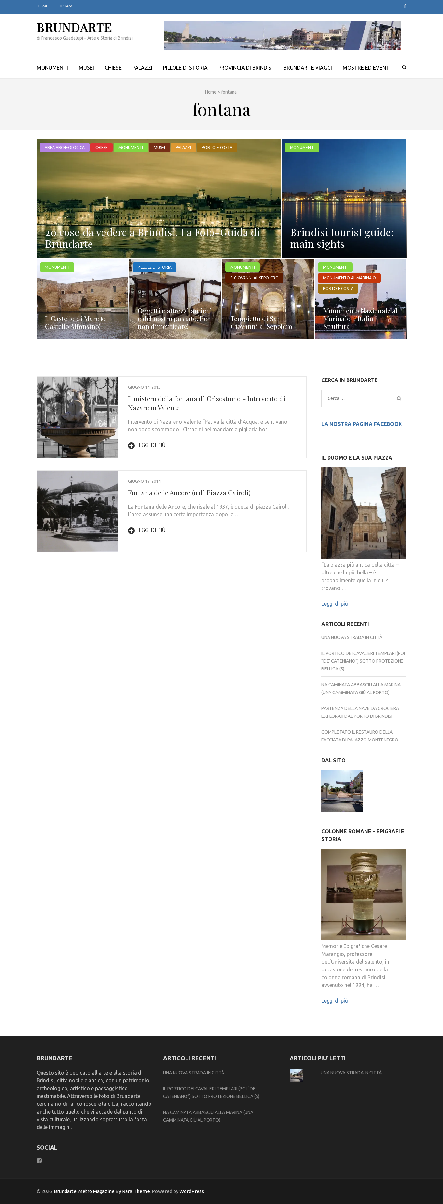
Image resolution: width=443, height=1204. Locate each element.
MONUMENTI (52, 68)
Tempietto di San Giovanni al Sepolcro (261, 322)
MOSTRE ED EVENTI (367, 68)
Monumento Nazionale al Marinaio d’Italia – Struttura (360, 318)
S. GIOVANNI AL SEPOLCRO (254, 278)
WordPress (191, 1191)
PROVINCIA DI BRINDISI (245, 68)
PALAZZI (142, 68)
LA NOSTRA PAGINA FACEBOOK (361, 424)
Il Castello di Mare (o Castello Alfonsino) (75, 322)
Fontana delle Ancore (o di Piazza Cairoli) (189, 492)
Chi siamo (66, 6)
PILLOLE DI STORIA (185, 68)
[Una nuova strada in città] (342, 791)
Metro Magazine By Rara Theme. (115, 1191)
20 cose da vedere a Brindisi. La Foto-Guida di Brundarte (152, 237)
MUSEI (86, 68)
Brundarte (74, 27)
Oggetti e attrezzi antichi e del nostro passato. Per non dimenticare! (175, 318)
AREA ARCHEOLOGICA (65, 147)
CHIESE (113, 68)
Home (42, 6)
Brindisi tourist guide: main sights (342, 237)
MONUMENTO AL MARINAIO (349, 278)
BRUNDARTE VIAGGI (307, 68)
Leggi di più (150, 445)
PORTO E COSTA (217, 147)
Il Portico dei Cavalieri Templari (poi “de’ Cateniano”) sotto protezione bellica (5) (363, 661)
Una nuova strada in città (351, 637)
